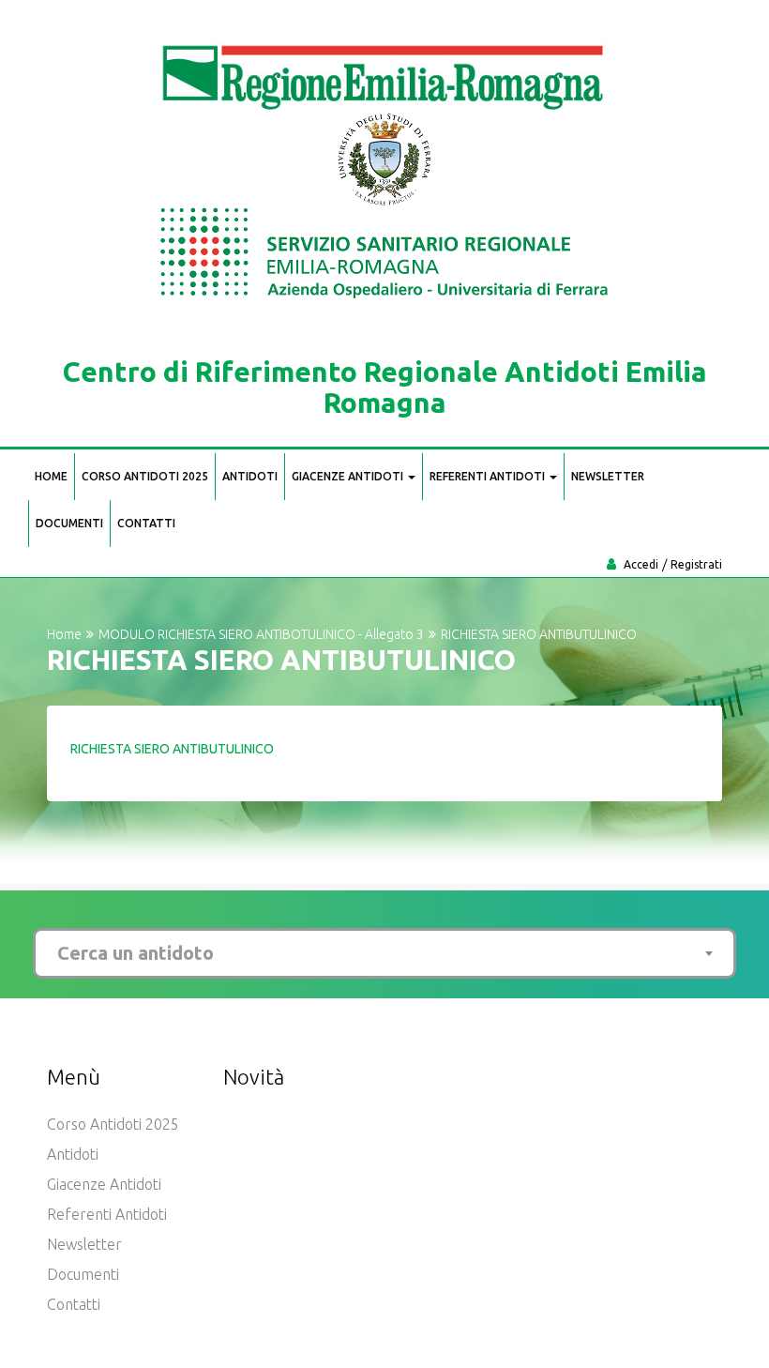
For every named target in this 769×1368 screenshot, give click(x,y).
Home (51, 476)
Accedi (641, 564)
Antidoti (250, 476)
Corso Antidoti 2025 (145, 476)
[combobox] (384, 953)
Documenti (69, 523)
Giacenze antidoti (349, 476)
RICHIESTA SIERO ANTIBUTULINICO (172, 748)
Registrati (696, 564)
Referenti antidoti (489, 476)
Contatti (146, 523)
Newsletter (607, 476)
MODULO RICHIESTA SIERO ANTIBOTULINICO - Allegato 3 (261, 634)
